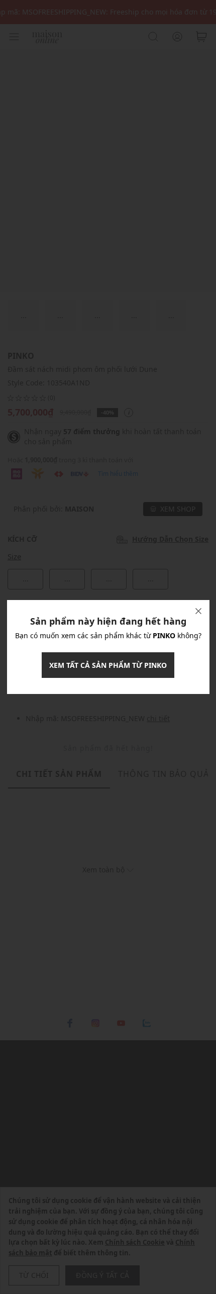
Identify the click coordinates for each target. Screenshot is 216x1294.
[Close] (198, 611)
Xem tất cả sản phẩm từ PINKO (108, 665)
